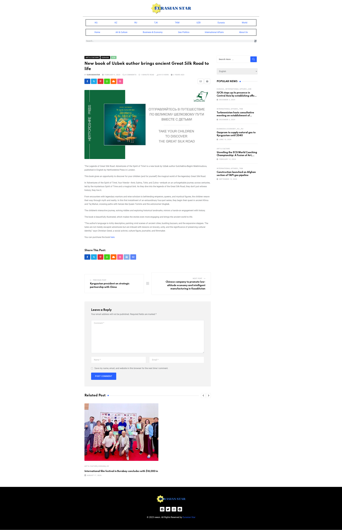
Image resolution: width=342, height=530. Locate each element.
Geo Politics (183, 32)
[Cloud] (113, 81)
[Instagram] (174, 509)
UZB (199, 22)
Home (97, 32)
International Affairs (214, 32)
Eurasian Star (189, 517)
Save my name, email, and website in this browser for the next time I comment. (131, 368)
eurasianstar (93, 75)
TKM (177, 22)
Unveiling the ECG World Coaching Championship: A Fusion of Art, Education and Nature (237, 155)
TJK (156, 22)
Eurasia (221, 22)
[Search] (255, 41)
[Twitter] (168, 509)
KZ (116, 22)
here (112, 237)
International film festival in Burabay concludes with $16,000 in (121, 471)
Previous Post (99, 280)
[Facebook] (162, 509)
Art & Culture (121, 32)
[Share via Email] (201, 81)
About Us (243, 32)
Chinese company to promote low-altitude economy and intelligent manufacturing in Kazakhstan (185, 285)
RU (135, 22)
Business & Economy (153, 32)
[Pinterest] (100, 81)
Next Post (197, 278)
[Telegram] (180, 509)
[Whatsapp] (107, 81)
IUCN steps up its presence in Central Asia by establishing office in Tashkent (236, 96)
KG (96, 22)
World (244, 22)
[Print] (207, 81)
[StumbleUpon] (120, 81)
